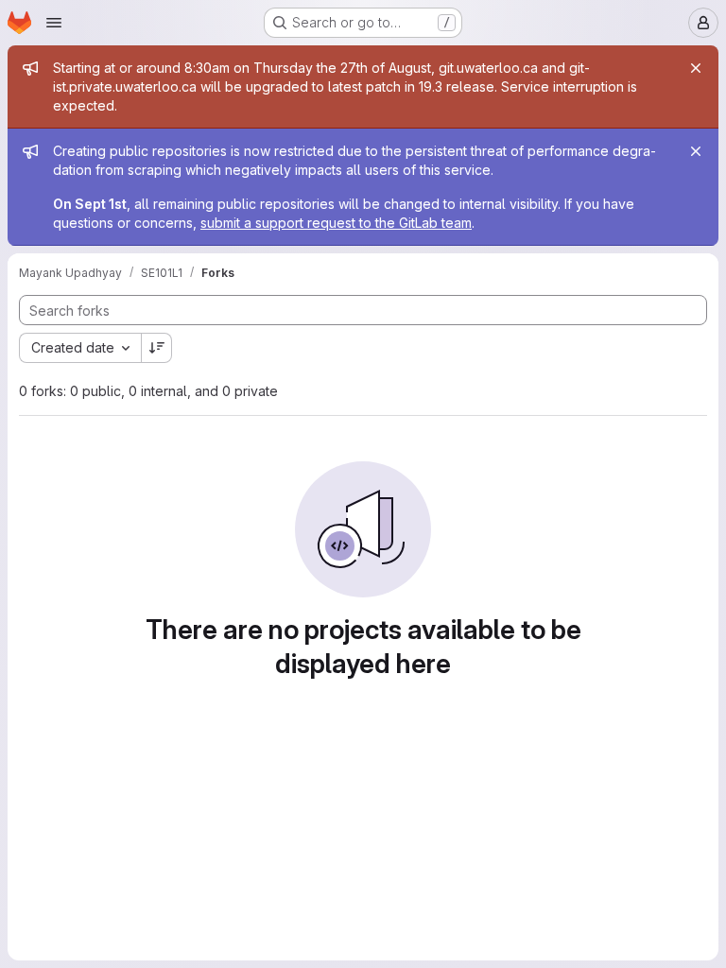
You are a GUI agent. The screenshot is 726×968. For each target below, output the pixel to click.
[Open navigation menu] (54, 23)
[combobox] (80, 348)
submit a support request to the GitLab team (336, 223)
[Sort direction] (157, 348)
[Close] (695, 68)
